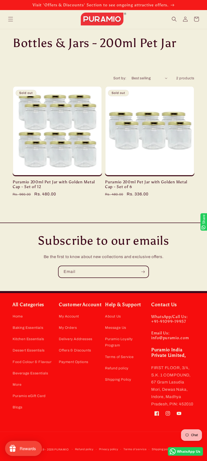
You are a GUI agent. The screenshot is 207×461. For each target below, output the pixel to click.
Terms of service (134, 449)
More (17, 384)
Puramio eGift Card (29, 396)
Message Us (115, 328)
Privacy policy (108, 449)
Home (18, 316)
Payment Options (73, 362)
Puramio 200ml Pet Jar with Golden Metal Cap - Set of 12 (54, 184)
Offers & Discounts (75, 350)
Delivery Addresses (75, 339)
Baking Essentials (28, 328)
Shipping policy (162, 449)
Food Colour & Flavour (32, 362)
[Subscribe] (142, 272)
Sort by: (119, 78)
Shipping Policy (118, 379)
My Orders (68, 328)
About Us (113, 316)
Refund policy (116, 368)
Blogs (17, 407)
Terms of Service (119, 357)
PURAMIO (61, 449)
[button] (10, 19)
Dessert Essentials (29, 350)
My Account (69, 316)
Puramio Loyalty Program (119, 342)
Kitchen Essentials (28, 339)
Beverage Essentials (30, 373)
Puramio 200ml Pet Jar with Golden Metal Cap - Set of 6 (146, 184)
